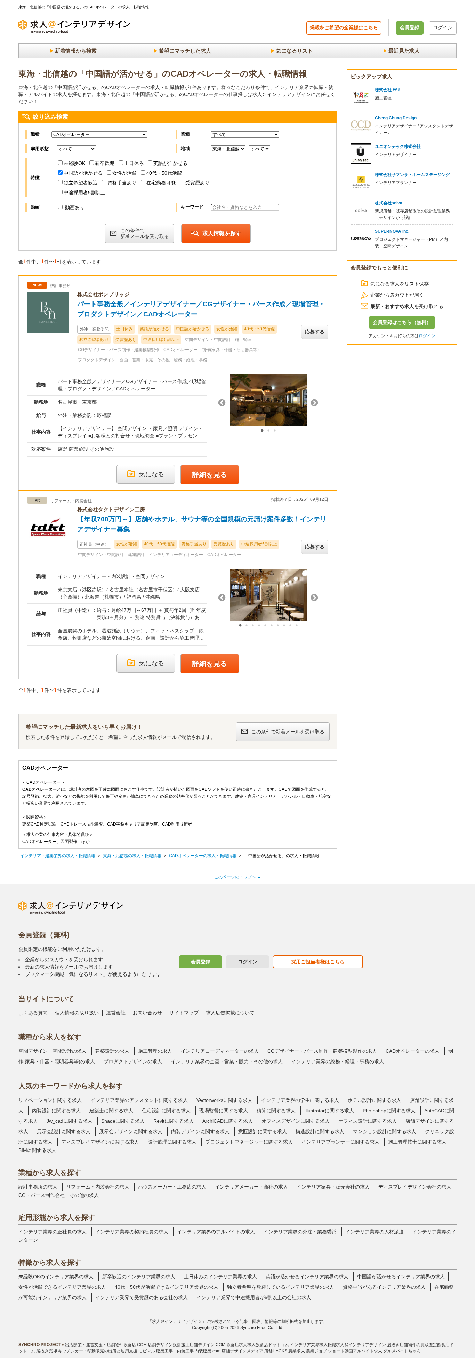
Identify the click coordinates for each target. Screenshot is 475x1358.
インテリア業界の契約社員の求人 (131, 1231)
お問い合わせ (147, 1013)
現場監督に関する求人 (223, 1110)
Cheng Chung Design (396, 118)
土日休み (134, 163)
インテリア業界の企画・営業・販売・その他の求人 (227, 1061)
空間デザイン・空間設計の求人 (52, 1051)
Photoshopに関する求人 (389, 1110)
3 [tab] (274, 431)
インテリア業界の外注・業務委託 (300, 1231)
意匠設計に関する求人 (262, 1131)
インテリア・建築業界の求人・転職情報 (57, 855)
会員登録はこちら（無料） (402, 322)
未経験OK (74, 163)
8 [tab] (284, 625)
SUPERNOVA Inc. (392, 231)
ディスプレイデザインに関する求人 (100, 1142)
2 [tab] (268, 431)
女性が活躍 (124, 173)
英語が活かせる (170, 163)
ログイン (442, 27)
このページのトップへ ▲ (237, 877)
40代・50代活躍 (164, 173)
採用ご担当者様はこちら (318, 961)
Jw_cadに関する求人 (69, 1121)
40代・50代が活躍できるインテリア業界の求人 (166, 1287)
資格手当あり (122, 182)
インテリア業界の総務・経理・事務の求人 (337, 1061)
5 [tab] (265, 625)
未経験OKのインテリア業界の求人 (56, 1276)
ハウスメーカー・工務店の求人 (172, 1187)
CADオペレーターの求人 (413, 1051)
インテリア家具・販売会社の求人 (333, 1187)
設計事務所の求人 (37, 1187)
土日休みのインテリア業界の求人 (220, 1276)
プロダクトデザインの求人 (133, 1061)
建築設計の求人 (112, 1051)
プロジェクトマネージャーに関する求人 (249, 1142)
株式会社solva (388, 202)
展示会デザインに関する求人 (130, 1131)
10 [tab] (296, 625)
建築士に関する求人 (111, 1110)
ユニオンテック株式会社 (398, 146)
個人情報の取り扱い (77, 1013)
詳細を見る (209, 475)
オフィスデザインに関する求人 (295, 1121)
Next (314, 403)
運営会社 (116, 1013)
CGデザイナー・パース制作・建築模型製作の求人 (322, 1051)
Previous (222, 403)
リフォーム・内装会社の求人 (97, 1187)
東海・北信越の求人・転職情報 (132, 855)
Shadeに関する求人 (123, 1121)
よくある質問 (33, 1013)
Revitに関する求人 (173, 1121)
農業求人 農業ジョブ (307, 1351)
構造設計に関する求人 (320, 1131)
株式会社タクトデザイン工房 (111, 509)
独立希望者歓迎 (81, 182)
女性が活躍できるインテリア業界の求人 (62, 1287)
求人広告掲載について (230, 1013)
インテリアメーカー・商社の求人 (251, 1187)
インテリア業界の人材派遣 (374, 1231)
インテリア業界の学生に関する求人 (300, 1100)
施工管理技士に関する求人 (417, 1142)
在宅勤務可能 (161, 182)
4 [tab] (259, 625)
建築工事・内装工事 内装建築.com (188, 1351)
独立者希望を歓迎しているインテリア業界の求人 (280, 1287)
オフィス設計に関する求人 (367, 1121)
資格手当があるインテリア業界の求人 (384, 1287)
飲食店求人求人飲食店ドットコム (257, 1344)
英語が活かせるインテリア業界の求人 (307, 1276)
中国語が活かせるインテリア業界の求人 (401, 1276)
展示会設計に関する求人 (63, 1131)
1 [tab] (262, 431)
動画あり (74, 207)
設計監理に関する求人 (172, 1142)
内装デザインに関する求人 (200, 1131)
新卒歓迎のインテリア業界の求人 (138, 1276)
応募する (314, 331)
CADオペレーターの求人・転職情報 (202, 855)
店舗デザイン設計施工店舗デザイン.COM (186, 1344)
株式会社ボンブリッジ (103, 294)
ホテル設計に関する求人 (374, 1100)
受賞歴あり (197, 182)
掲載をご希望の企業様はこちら (344, 27)
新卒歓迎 (104, 163)
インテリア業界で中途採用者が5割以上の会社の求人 (253, 1297)
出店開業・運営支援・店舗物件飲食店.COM (106, 1344)
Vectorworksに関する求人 (224, 1100)
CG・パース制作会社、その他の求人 (58, 1195)
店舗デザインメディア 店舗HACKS (254, 1351)
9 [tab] (290, 625)
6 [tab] (271, 625)
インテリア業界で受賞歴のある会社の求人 (141, 1297)
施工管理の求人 (155, 1051)
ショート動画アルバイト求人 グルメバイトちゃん (374, 1351)
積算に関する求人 (276, 1110)
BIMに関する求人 (37, 1150)
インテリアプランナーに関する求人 (340, 1142)
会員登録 (409, 27)
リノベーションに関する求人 (50, 1100)
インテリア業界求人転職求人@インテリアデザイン (338, 1344)
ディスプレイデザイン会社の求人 (414, 1187)
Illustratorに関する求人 (329, 1110)
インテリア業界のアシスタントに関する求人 (139, 1100)
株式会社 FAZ (387, 89)
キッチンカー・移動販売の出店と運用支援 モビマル (106, 1351)
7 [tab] (278, 625)
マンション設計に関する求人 (384, 1131)
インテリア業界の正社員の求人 (52, 1231)
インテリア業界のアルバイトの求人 (216, 1231)
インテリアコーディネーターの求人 (220, 1051)
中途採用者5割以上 (84, 192)
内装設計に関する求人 (56, 1110)
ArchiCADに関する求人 (227, 1121)
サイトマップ (184, 1013)
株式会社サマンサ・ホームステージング (412, 174)
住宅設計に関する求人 (166, 1110)
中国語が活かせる (83, 173)
